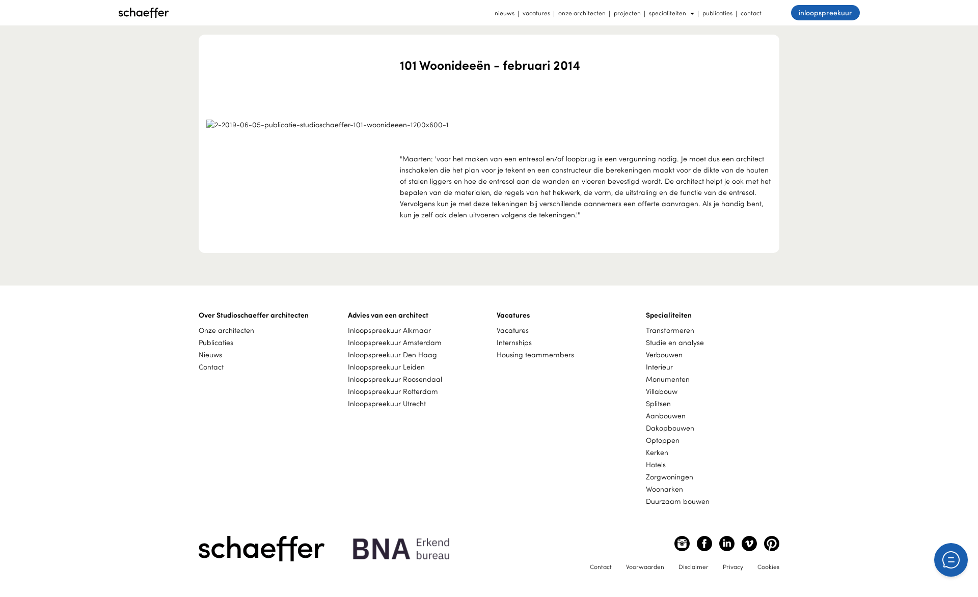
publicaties (717, 13)
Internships (514, 342)
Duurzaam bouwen (678, 501)
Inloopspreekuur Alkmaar (389, 330)
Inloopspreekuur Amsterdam (395, 342)
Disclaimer (693, 566)
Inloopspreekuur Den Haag (392, 354)
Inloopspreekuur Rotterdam (393, 391)
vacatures (536, 13)
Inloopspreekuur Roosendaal (395, 379)
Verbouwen (664, 354)
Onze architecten (226, 330)
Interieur (659, 367)
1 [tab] (482, 113)
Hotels (656, 464)
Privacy (733, 566)
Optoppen (663, 440)
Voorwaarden (645, 566)
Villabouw (661, 391)
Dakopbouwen (670, 428)
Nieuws (210, 354)
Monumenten (668, 379)
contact (751, 13)
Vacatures (513, 330)
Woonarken (664, 489)
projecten (627, 13)
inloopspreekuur (825, 12)
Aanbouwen (666, 415)
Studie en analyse (675, 342)
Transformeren (670, 330)
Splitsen (658, 403)
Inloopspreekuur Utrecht (387, 403)
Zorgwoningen (669, 476)
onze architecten (582, 13)
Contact (211, 367)
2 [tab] (495, 113)
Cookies (768, 566)
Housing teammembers (535, 354)
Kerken (657, 452)
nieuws (504, 13)
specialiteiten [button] (667, 13)
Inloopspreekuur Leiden (386, 367)
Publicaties (216, 342)
